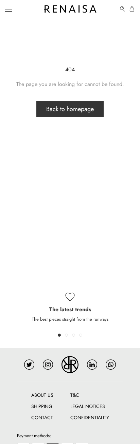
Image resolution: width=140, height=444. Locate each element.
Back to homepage (70, 109)
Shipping (41, 406)
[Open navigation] (8, 9)
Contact (42, 417)
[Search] (122, 9)
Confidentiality (89, 417)
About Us (42, 395)
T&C (74, 395)
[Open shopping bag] (132, 9)
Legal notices (87, 406)
